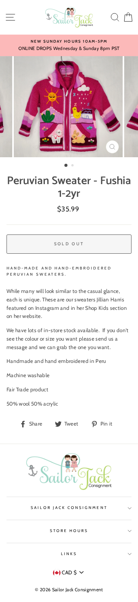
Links (69, 553)
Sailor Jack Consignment (69, 507)
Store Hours (69, 530)
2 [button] (73, 166)
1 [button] (66, 166)
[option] (69, 45)
